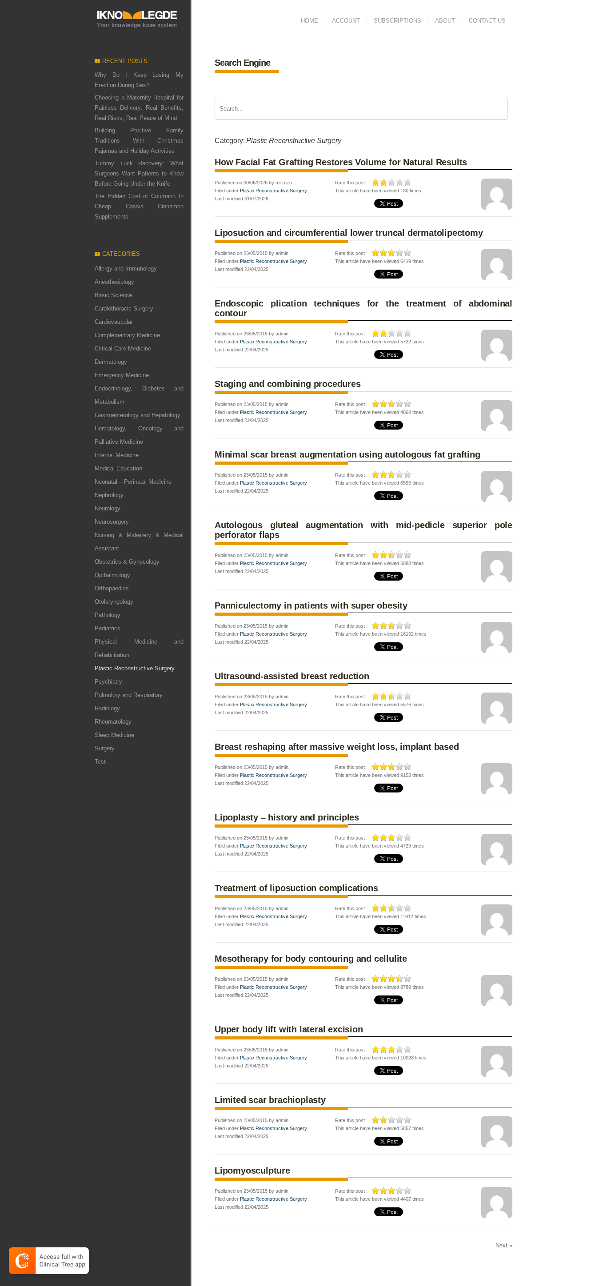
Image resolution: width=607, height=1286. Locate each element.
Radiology (107, 708)
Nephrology (109, 495)
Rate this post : (351, 182)
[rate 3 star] (392, 182)
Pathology (107, 615)
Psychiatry (108, 681)
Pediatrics (107, 628)
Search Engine (242, 63)
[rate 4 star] (400, 182)
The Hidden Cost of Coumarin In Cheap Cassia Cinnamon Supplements (139, 206)
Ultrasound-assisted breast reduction (292, 676)
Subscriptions (397, 20)
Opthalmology (112, 575)
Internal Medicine (117, 455)
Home (309, 20)
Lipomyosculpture (252, 1170)
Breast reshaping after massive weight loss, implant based (337, 747)
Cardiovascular (114, 322)
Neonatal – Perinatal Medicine (133, 481)
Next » (503, 1245)
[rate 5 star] (408, 182)
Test (100, 761)
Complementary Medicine (127, 335)
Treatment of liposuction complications (296, 888)
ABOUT (445, 20)
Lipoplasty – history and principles (287, 817)
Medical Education (118, 468)
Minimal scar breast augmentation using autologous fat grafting (347, 454)
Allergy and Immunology (126, 268)
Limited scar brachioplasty (270, 1100)
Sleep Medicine (114, 735)
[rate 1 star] (376, 182)
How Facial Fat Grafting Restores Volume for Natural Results (341, 162)
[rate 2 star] (384, 182)
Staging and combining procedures (288, 384)
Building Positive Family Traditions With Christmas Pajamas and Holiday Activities (139, 140)
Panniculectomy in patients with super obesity (311, 605)
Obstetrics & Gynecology (127, 561)
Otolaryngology (114, 601)
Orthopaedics (112, 588)
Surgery (105, 748)
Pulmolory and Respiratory (129, 695)
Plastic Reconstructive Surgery (273, 190)
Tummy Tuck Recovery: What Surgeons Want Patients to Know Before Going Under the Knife (139, 173)
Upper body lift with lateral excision (289, 1029)
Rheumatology (113, 721)
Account (346, 20)
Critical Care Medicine (123, 348)
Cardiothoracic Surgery (124, 308)
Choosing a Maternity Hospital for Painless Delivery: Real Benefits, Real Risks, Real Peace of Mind (139, 107)
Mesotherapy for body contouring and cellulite (311, 959)
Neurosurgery (112, 521)
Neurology (107, 508)
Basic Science (113, 295)
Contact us (487, 20)
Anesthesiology (114, 282)
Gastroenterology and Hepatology (137, 415)
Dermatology (111, 361)
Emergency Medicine (122, 375)
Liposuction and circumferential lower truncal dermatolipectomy (349, 233)
